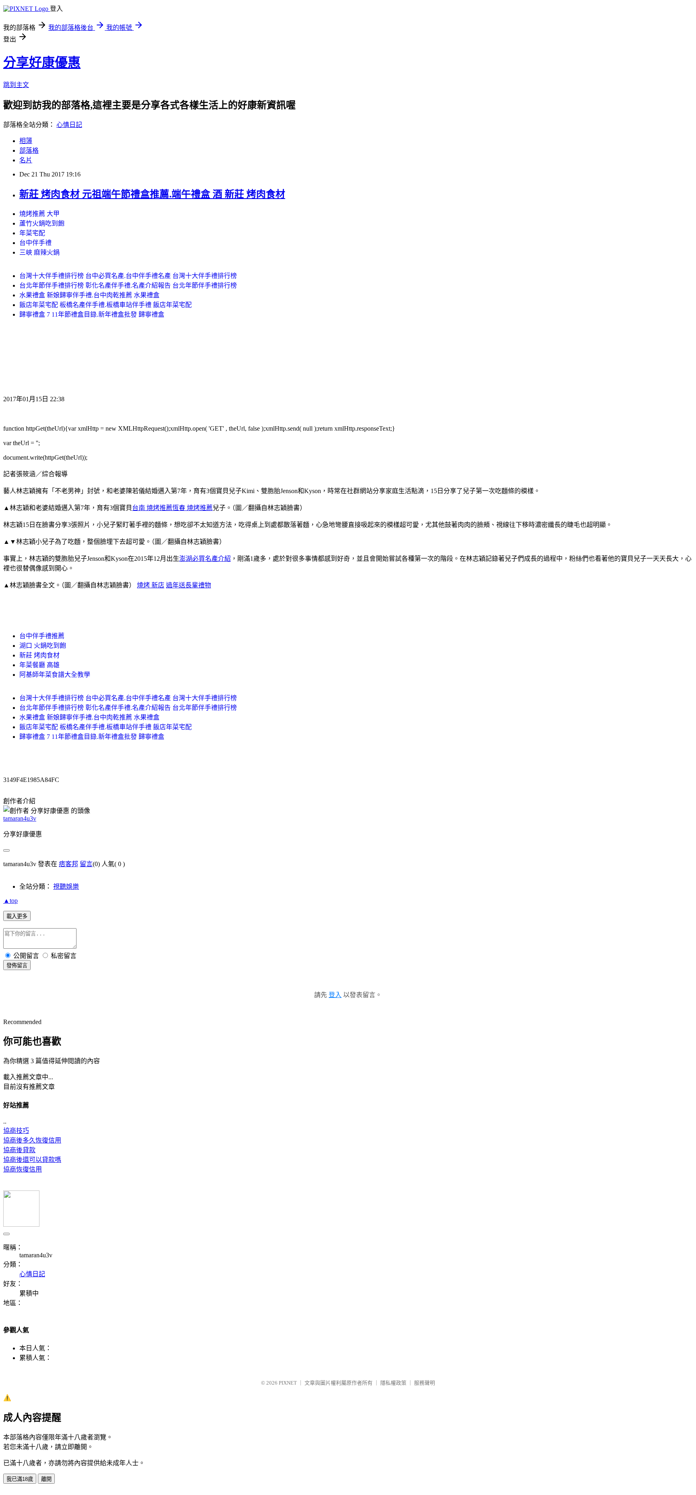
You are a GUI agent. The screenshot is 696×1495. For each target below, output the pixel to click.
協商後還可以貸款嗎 (32, 1159)
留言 (86, 864)
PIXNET (288, 1383)
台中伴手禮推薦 (41, 635)
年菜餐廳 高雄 (39, 664)
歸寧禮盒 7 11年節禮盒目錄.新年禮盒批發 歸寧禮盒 (91, 314)
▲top (10, 900)
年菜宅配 (32, 233)
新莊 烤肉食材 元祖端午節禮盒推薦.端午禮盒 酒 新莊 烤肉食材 (152, 194)
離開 (46, 1479)
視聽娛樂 (66, 886)
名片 (25, 160)
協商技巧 (16, 1130)
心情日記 (69, 124)
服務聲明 (424, 1383)
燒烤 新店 (150, 585)
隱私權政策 (393, 1383)
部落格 (29, 150)
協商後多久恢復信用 (32, 1140)
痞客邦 (68, 864)
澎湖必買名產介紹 (205, 558)
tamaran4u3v (19, 818)
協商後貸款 (19, 1150)
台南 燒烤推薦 (152, 507)
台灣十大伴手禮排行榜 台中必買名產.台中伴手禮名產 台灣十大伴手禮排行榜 (128, 275)
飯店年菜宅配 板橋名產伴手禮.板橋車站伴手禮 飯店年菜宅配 (105, 304)
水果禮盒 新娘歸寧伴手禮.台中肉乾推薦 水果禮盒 (89, 295)
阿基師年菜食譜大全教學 (54, 674)
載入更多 (16, 916)
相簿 (25, 140)
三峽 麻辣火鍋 (39, 252)
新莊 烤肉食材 (39, 655)
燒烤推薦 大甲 (39, 213)
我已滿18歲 (19, 1479)
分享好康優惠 (42, 62)
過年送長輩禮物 (188, 585)
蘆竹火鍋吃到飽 (41, 223)
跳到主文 (16, 84)
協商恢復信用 (22, 1169)
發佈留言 (16, 965)
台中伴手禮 (35, 242)
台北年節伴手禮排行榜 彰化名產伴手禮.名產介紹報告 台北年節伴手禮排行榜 (128, 285)
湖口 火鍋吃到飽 (42, 645)
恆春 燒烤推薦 (192, 507)
